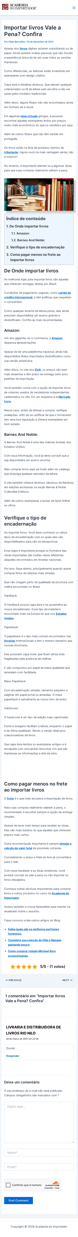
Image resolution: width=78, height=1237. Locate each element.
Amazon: (23, 233)
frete (10, 798)
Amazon (56, 338)
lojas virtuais (29, 116)
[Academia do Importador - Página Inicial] (19, 7)
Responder (12, 1055)
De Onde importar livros (28, 226)
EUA (38, 369)
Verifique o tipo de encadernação (37, 247)
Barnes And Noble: (31, 240)
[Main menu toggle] (74, 8)
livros (23, 48)
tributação (11, 152)
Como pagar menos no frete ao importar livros (35, 257)
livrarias (9, 640)
